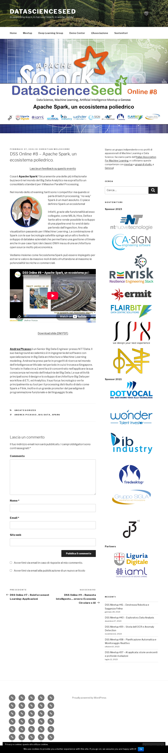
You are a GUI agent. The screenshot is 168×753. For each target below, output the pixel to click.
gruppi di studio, (143, 164)
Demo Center (77, 33)
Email (14, 517)
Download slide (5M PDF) (53, 333)
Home (13, 33)
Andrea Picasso (25, 415)
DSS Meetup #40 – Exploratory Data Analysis (129, 617)
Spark (56, 415)
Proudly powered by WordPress (89, 697)
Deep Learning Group (50, 33)
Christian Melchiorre (54, 149)
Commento (17, 456)
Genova (109, 168)
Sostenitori (121, 33)
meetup (128, 164)
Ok (141, 749)
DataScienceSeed (43, 11)
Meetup (27, 33)
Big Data (44, 415)
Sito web (15, 534)
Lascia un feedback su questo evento (53, 168)
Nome (14, 500)
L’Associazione (99, 33)
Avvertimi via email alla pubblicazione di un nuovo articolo (49, 570)
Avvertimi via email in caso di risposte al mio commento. (48, 562)
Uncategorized (25, 410)
